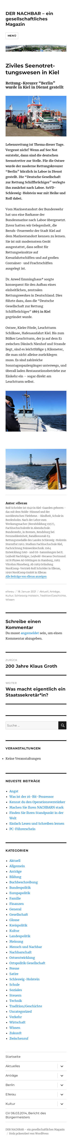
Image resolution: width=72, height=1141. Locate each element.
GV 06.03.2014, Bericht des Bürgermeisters (26, 1115)
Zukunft (15, 1033)
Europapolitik (19, 893)
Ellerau (11, 1094)
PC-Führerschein (22, 829)
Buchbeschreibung (23, 882)
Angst (13, 791)
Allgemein (17, 866)
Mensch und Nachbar (25, 947)
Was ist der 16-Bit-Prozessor (31, 797)
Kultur (9, 595)
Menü (12, 35)
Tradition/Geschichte (53, 595)
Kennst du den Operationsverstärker (37, 802)
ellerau (10, 591)
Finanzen (16, 904)
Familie (15, 898)
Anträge (55, 591)
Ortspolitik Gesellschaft (27, 963)
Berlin (10, 1085)
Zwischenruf (18, 1038)
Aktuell (44, 591)
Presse (14, 968)
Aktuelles (13, 1066)
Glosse (14, 920)
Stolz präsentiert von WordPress (29, 1133)
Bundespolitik (20, 888)
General (15, 909)
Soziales (15, 990)
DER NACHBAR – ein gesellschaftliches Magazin (29, 19)
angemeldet (30, 633)
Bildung (15, 877)
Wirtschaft (17, 1022)
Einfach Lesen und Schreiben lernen (36, 823)
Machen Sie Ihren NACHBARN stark (36, 807)
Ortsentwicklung (22, 958)
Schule (14, 984)
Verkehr (15, 1017)
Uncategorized (20, 1011)
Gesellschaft (18, 914)
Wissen (10, 599)
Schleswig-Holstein (27, 595)
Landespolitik (19, 936)
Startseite (13, 1056)
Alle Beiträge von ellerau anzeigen (26, 576)
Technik (15, 1001)
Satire (13, 974)
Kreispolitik (18, 925)
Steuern (15, 995)
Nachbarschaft (20, 952)
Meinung (16, 941)
